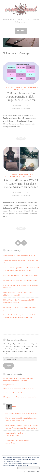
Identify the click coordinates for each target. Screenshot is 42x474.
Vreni (26, 106)
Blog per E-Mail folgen (16, 340)
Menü (22, 30)
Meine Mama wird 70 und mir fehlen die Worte (19, 255)
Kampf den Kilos (9, 385)
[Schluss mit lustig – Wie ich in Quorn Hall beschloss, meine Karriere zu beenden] (21, 159)
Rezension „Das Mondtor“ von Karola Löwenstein (20, 275)
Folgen (8, 366)
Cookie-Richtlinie (23, 465)
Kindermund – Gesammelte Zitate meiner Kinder (20, 280)
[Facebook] (18, 243)
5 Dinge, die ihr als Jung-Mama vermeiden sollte (19, 397)
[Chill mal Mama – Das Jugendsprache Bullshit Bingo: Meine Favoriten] (21, 73)
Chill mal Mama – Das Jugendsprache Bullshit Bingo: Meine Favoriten (21, 96)
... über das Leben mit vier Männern (21, 87)
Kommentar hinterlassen (21, 108)
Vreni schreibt (21, 90)
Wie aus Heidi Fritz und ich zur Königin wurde (18, 389)
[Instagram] (24, 243)
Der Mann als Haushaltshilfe (13, 393)
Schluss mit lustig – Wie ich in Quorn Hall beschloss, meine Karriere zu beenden (21, 184)
